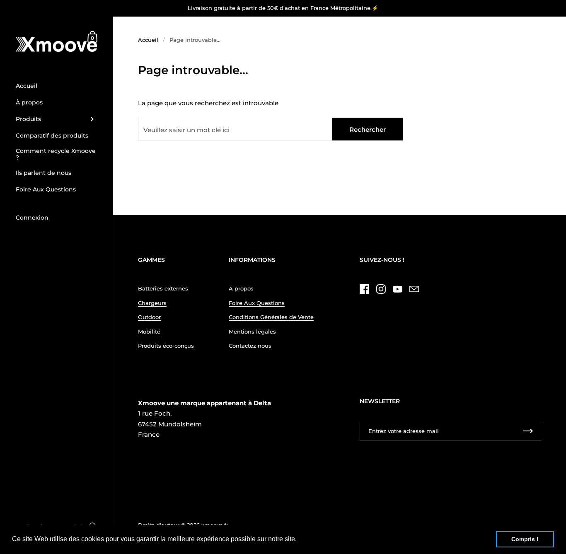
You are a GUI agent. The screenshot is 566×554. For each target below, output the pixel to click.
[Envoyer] (377, 321)
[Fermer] (399, 251)
